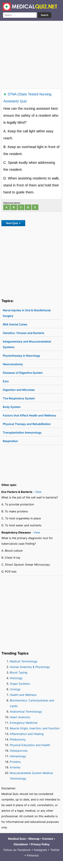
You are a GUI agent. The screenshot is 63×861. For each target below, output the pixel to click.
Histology (16, 678)
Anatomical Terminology (26, 711)
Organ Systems (20, 683)
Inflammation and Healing (27, 734)
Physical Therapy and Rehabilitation (27, 424)
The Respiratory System (19, 398)
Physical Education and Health (30, 745)
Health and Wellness (23, 695)
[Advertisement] (31, 54)
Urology (15, 689)
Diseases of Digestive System (23, 372)
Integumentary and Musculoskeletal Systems (27, 344)
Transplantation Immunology (22, 432)
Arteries (15, 767)
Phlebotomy (18, 739)
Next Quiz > (13, 223)
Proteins (15, 762)
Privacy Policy (40, 844)
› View (37, 492)
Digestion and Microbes (19, 390)
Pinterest (33, 855)
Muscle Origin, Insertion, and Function (34, 728)
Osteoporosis (18, 750)
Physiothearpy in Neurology (21, 355)
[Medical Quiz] (30, 7)
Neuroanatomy (13, 364)
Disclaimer (21, 844)
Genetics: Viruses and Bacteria (23, 333)
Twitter (55, 850)
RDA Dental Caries (15, 324)
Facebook (24, 850)
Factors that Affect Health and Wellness (29, 415)
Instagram (40, 850)
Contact (47, 838)
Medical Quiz (17, 838)
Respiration (10, 441)
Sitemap (34, 838)
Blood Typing (18, 672)
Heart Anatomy (20, 717)
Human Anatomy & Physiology (30, 667)
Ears (6, 381)
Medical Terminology (23, 661)
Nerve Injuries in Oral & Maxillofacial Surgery (27, 313)
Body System (11, 407)
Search (44, 15)
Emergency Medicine (23, 722)
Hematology (18, 756)
